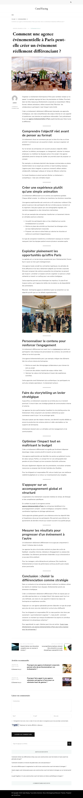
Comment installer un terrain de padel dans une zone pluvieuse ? (31, 763)
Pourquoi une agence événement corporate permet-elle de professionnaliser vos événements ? (43, 667)
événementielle (35, 28)
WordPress (17, 795)
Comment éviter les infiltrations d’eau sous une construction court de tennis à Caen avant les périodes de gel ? (40, 758)
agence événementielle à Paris (33, 506)
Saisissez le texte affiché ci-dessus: (31, 725)
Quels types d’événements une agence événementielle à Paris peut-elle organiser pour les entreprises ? (45, 626)
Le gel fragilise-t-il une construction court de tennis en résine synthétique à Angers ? (37, 776)
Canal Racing (41, 8)
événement (57, 349)
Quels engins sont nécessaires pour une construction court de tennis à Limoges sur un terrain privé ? (41, 771)
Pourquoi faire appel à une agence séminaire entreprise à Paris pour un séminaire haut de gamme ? (40, 680)
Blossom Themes (60, 793)
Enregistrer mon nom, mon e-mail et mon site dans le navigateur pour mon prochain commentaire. (41, 721)
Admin (15, 103)
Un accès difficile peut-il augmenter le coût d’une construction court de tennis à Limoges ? (39, 766)
